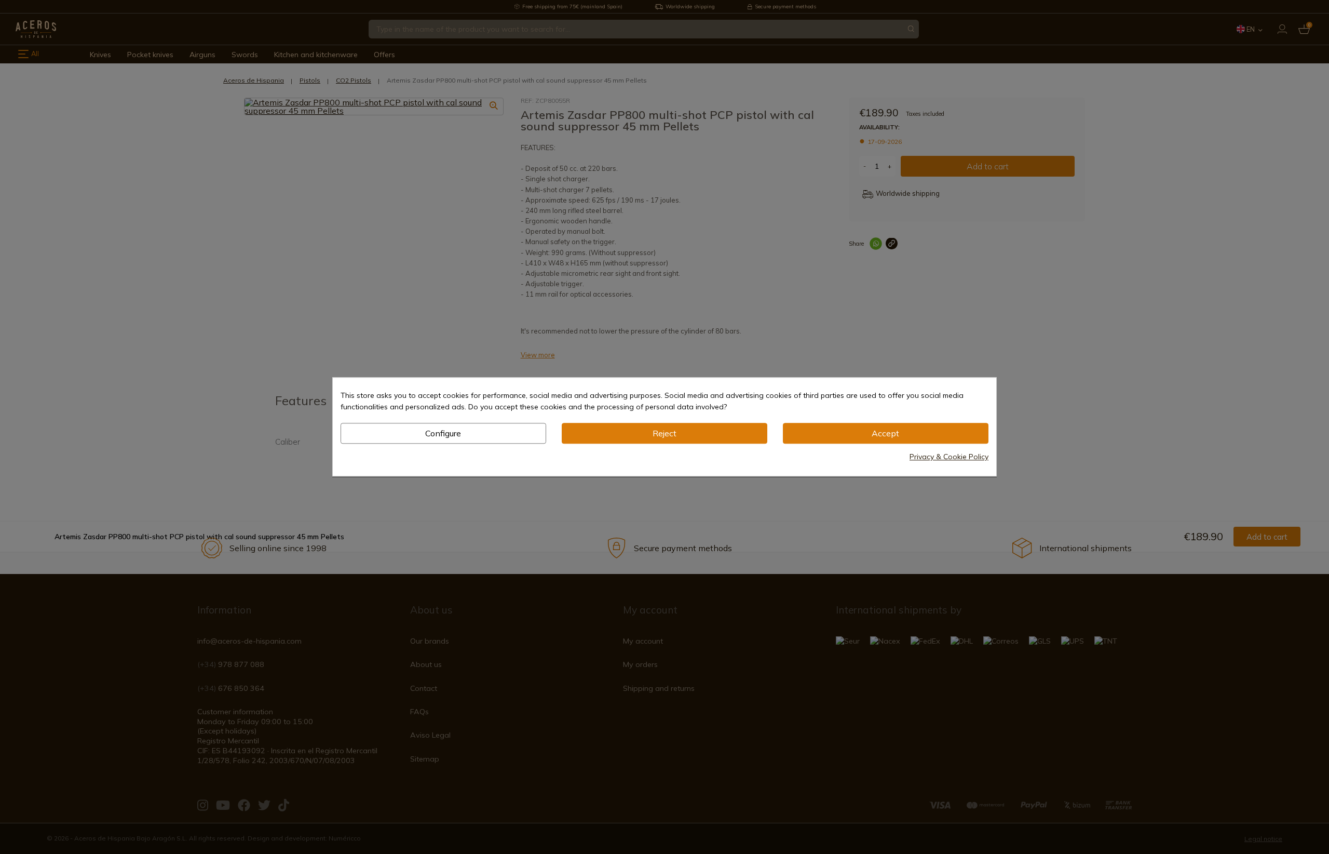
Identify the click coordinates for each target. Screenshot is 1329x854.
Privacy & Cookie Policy (949, 457)
